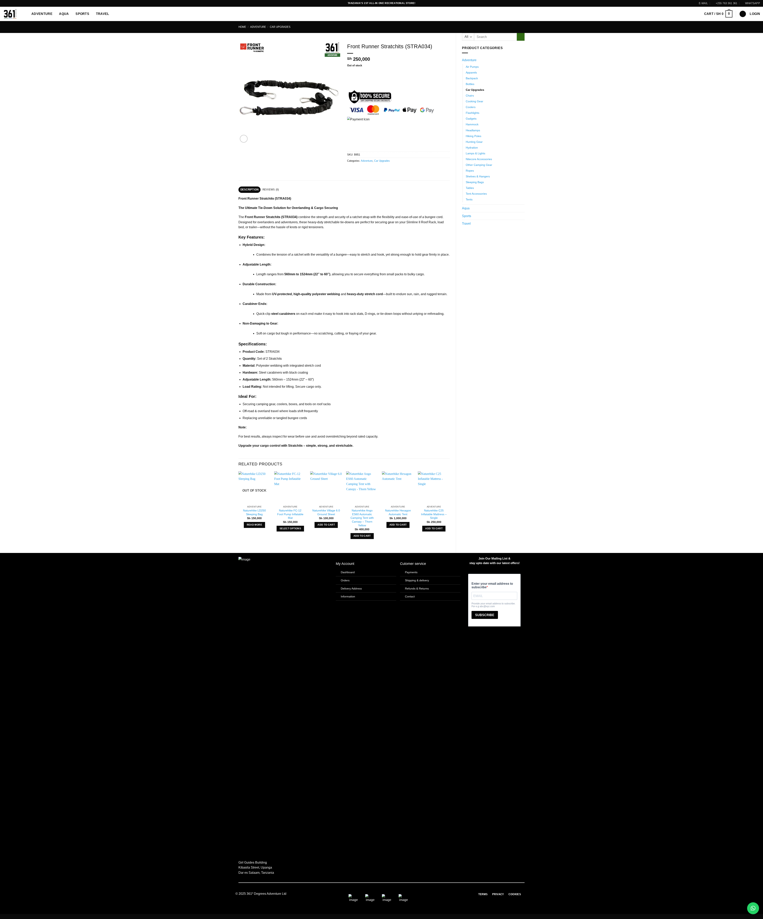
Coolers (470, 107)
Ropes (470, 170)
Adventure (41, 13)
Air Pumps (472, 66)
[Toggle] (522, 60)
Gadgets (471, 118)
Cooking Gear (474, 101)
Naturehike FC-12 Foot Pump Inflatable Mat (290, 514)
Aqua (64, 13)
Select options (290, 528)
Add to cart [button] (326, 525)
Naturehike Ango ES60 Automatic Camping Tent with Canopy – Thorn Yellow (362, 518)
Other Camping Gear (479, 164)
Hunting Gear (474, 141)
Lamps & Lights (475, 153)
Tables (470, 187)
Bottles (470, 84)
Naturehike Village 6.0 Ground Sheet (326, 512)
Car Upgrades (280, 26)
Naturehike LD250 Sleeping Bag (254, 512)
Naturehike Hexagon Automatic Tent (398, 512)
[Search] (743, 14)
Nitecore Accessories (479, 159)
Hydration (472, 147)
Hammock (472, 124)
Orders (345, 580)
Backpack (472, 78)
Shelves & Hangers (478, 176)
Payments (411, 572)
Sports (82, 13)
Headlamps (473, 130)
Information (348, 596)
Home (242, 26)
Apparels (471, 72)
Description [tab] (249, 189)
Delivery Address (351, 588)
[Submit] (521, 37)
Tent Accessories (476, 193)
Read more (254, 525)
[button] (718, 14)
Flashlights (472, 112)
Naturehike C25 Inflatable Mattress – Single (434, 514)
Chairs (470, 95)
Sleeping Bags (475, 182)
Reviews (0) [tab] (270, 189)
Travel (102, 13)
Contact (410, 596)
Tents (469, 199)
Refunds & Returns (417, 588)
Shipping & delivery (417, 580)
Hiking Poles (473, 136)
